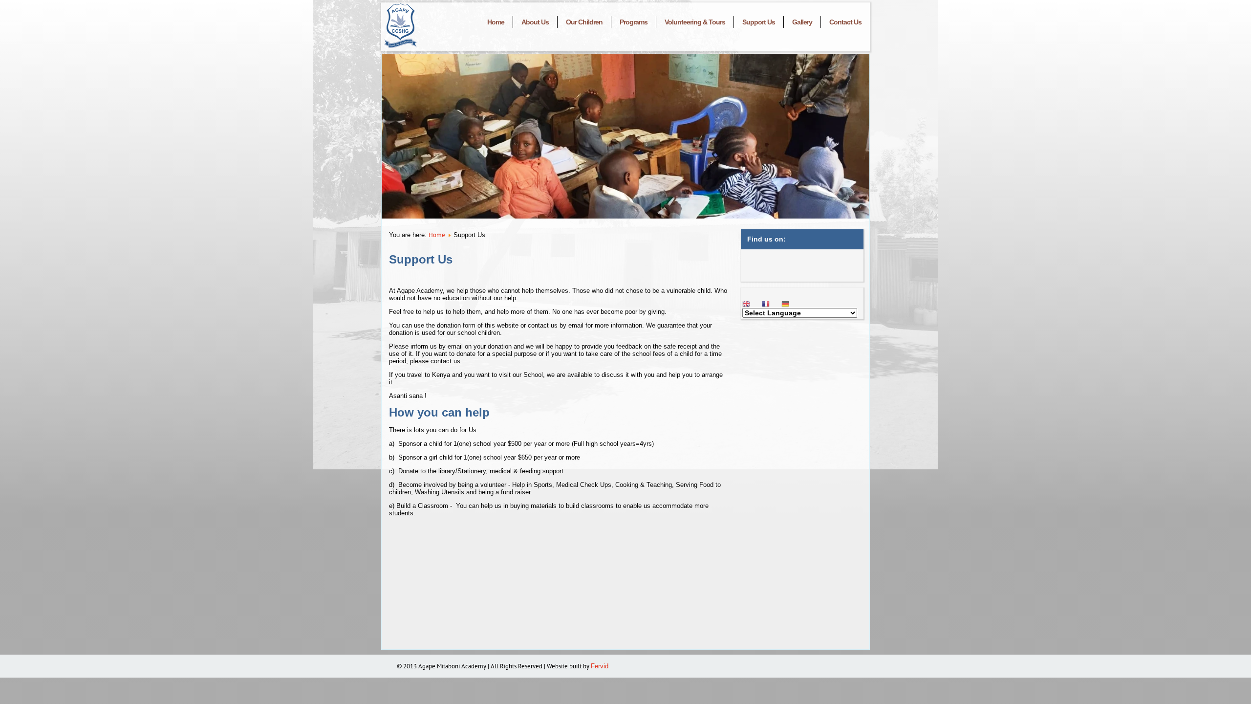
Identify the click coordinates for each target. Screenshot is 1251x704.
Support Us (758, 22)
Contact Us (845, 22)
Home (495, 22)
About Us (535, 22)
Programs (633, 22)
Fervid (600, 666)
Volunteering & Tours (695, 22)
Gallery (802, 22)
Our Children (584, 22)
